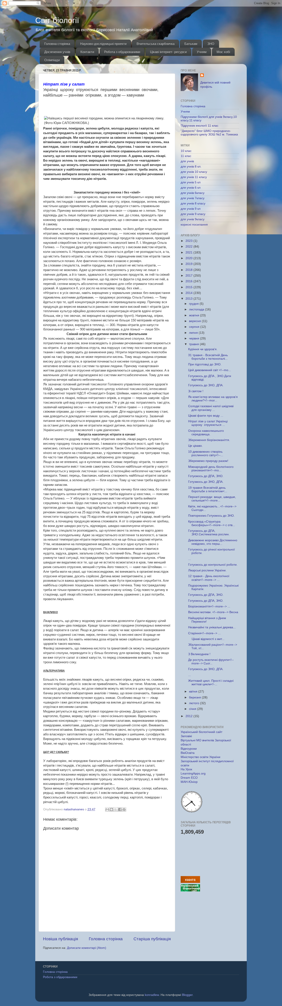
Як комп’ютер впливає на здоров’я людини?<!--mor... (213, 398)
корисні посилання (194, 224)
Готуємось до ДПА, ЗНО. (205, 476)
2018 (189, 270)
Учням (201, 52)
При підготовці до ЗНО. (204, 364)
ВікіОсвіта (188, 752)
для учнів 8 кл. (191, 166)
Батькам (190, 44)
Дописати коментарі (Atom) (86, 948)
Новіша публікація (60, 939)
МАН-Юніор (189, 782)
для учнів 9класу (192, 219)
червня (194, 338)
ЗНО (210, 44)
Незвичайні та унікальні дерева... (212, 627)
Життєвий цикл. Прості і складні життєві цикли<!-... (211, 682)
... (189, 559)
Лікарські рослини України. (207, 570)
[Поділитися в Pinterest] (124, 809)
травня (194, 344)
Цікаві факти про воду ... (205, 415)
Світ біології (57, 20)
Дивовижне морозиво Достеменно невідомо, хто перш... (212, 542)
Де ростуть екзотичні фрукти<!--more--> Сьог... (211, 661)
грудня (194, 303)
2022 (189, 246)
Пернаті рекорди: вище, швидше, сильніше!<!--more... (212, 498)
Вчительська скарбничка (155, 44)
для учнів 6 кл (190, 187)
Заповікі (186, 736)
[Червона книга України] (190, 882)
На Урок (186, 769)
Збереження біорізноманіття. (209, 440)
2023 (189, 240)
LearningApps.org (193, 773)
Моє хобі (223, 52)
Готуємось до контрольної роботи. (212, 564)
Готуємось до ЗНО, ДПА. (205, 385)
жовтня (194, 315)
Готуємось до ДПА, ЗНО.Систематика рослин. (209, 532)
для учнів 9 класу (193, 214)
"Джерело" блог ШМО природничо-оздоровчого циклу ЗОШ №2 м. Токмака (209, 132)
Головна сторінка (57, 44)
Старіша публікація (152, 939)
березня (195, 697)
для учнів (187, 161)
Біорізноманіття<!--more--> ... (209, 606)
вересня (195, 321)
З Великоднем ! (199, 654)
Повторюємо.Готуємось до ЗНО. (211, 515)
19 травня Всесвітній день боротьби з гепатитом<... (207, 489)
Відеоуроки (189, 748)
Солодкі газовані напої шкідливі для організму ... (211, 408)
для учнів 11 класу (194, 177)
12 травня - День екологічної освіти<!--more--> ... (208, 577)
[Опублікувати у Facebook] (120, 809)
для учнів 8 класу (193, 203)
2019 (189, 264)
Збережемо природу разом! (208, 461)
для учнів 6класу (192, 193)
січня (193, 709)
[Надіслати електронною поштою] (107, 809)
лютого (194, 703)
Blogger (187, 995)
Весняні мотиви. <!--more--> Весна (213, 612)
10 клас (186, 151)
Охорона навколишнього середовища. (206, 432)
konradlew (152, 995)
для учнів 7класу (192, 198)
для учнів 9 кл (190, 208)
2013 (189, 298)
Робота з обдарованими (122, 52)
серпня (194, 326)
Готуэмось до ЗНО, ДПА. (205, 481)
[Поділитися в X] (115, 809)
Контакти (87, 52)
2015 (189, 287)
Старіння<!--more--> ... (204, 633)
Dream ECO (189, 777)
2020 (189, 258)
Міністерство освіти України (200, 757)
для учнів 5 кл (190, 182)
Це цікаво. (195, 445)
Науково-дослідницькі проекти (103, 44)
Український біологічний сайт (201, 732)
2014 (189, 293)
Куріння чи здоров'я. (202, 349)
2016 (189, 281)
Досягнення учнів (57, 52)
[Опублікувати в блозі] (111, 809)
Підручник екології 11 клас (199, 125)
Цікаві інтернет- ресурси (168, 52)
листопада (197, 309)
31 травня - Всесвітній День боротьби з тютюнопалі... (208, 357)
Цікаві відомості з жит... (206, 639)
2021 (189, 252)
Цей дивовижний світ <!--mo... (209, 370)
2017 (189, 275)
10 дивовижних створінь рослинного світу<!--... (205, 453)
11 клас (186, 156)
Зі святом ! (195, 391)
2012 (189, 716)
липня (194, 332)
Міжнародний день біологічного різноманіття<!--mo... (211, 468)
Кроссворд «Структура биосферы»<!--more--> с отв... (211, 523)
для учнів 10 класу (194, 171)
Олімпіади (52, 60)
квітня (193, 691)
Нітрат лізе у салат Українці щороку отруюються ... (208, 423)
